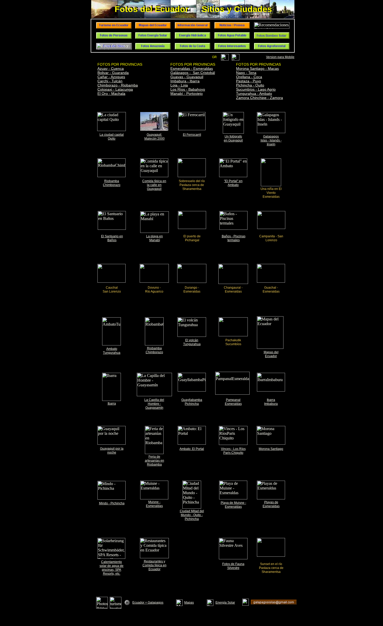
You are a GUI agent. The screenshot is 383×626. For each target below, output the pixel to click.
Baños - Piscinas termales (233, 238)
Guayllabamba (191, 400)
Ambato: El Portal (192, 449)
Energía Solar (225, 602)
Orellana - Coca (249, 77)
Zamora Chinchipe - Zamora (259, 98)
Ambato (111, 349)
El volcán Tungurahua (192, 342)
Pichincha (192, 404)
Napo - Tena (246, 73)
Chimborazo (111, 185)
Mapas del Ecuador (271, 354)
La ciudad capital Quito (112, 136)
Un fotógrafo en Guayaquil (233, 138)
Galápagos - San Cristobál (192, 73)
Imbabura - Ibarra (185, 81)
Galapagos (271, 136)
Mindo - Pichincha (112, 503)
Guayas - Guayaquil (186, 77)
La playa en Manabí (154, 238)
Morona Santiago (271, 449)
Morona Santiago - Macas (257, 68)
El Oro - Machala (111, 93)
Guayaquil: (154, 135)
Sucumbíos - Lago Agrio (256, 89)
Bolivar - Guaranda (113, 73)
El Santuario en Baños (112, 238)
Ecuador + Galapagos (147, 602)
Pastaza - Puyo (248, 81)
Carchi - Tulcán (109, 81)
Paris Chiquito (233, 453)
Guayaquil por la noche (111, 450)
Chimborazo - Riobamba (117, 85)
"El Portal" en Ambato (233, 183)
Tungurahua (111, 353)
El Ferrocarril (192, 135)
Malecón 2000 (154, 138)
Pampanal (233, 400)
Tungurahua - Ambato (254, 93)
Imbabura (271, 404)
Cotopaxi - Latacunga (115, 89)
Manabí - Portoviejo (186, 93)
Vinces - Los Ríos (233, 449)
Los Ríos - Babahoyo (187, 89)
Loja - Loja (179, 85)
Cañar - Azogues (111, 77)
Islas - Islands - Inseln (271, 142)
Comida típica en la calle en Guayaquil (154, 185)
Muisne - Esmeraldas (154, 504)
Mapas (189, 602)
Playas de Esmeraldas (271, 504)
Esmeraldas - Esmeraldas (191, 68)
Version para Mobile (280, 57)
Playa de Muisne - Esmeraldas (233, 505)
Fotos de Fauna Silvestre (233, 566)
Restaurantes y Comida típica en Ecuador (154, 565)
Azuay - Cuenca (110, 68)
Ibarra (112, 403)
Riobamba (111, 181)
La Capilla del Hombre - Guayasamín (154, 404)
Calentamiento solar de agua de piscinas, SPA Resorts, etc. (111, 567)
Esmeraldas (233, 404)
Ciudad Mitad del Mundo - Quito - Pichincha (192, 515)
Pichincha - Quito (250, 85)
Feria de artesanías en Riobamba (154, 460)
